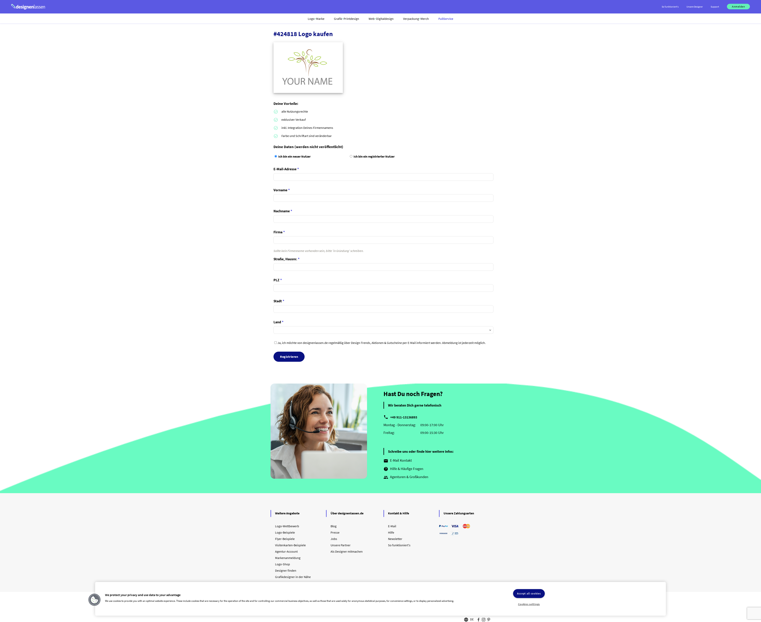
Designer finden (285, 570)
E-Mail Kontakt (397, 460)
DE (472, 619)
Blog (334, 526)
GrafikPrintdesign (346, 19)
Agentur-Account (286, 551)
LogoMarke (316, 19)
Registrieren (289, 357)
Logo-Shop (282, 564)
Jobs (334, 539)
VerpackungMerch (416, 19)
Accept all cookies (529, 593)
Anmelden (738, 6)
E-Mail (392, 526)
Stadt (278, 301)
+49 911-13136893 (403, 417)
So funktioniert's (399, 545)
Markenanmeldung (287, 558)
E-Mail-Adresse (286, 169)
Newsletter (395, 539)
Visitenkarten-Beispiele (290, 545)
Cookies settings (529, 604)
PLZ (277, 280)
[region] (380, 599)
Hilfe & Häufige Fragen (403, 469)
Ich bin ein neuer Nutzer (294, 156)
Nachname (282, 211)
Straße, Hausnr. (286, 259)
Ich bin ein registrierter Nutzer (374, 156)
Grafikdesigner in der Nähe (293, 577)
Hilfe (391, 532)
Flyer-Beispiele (285, 539)
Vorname (281, 190)
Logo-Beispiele (285, 532)
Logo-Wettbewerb (287, 526)
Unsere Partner (341, 545)
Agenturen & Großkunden (405, 477)
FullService (445, 19)
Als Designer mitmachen (347, 551)
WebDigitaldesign (381, 19)
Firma (279, 232)
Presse (335, 532)
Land (278, 322)
